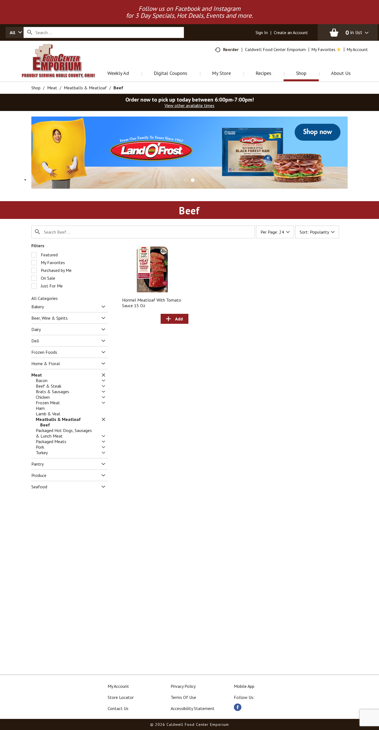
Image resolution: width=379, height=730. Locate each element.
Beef (118, 87)
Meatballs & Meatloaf (85, 87)
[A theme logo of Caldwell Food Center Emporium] (64, 68)
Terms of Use (183, 697)
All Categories (44, 298)
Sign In (262, 32)
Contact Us (118, 708)
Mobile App (244, 686)
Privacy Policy (183, 686)
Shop (36, 87)
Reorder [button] (231, 49)
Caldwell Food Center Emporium (275, 49)
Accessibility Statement (192, 708)
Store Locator (121, 697)
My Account (118, 686)
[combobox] (15, 32)
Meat (52, 87)
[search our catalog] (30, 32)
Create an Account (291, 32)
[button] (189, 152)
